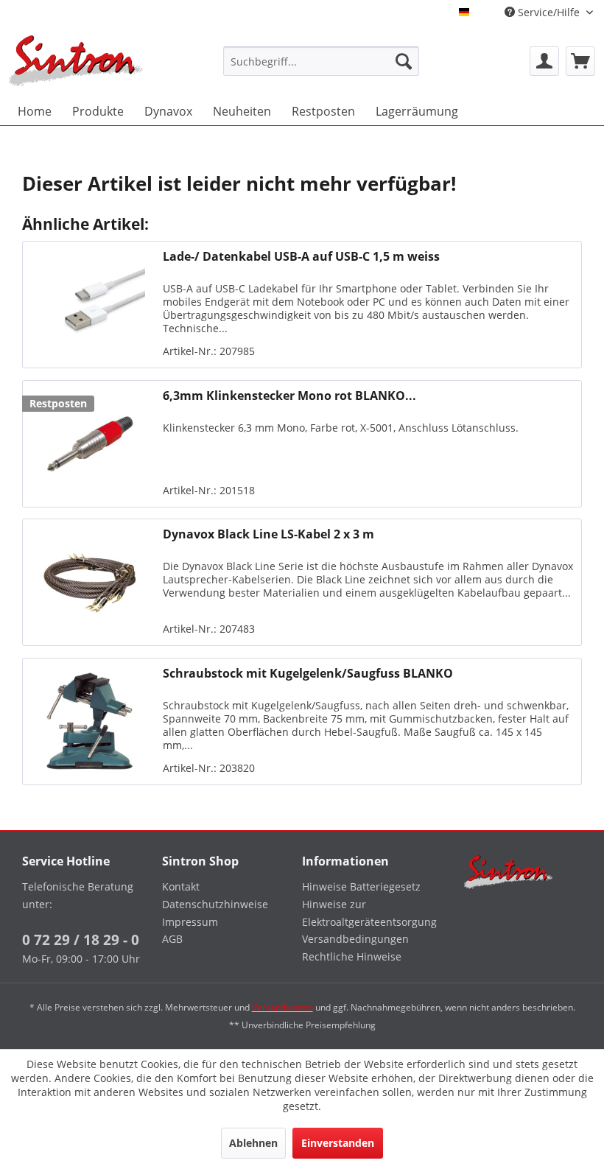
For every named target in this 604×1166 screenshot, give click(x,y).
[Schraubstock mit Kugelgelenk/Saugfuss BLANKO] (89, 721)
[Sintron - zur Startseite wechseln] (75, 61)
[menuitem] (321, 61)
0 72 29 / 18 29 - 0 (80, 939)
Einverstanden (337, 1143)
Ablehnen (253, 1143)
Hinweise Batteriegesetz (361, 886)
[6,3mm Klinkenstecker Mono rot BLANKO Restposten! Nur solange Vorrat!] (89, 443)
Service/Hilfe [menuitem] (549, 12)
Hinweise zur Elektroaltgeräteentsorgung (368, 913)
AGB (172, 939)
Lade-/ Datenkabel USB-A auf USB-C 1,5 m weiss (301, 256)
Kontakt (181, 886)
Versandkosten (282, 1007)
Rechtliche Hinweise (351, 956)
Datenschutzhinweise (215, 904)
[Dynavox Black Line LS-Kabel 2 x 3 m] (89, 582)
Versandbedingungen (355, 939)
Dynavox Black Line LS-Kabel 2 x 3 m (268, 534)
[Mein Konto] (544, 61)
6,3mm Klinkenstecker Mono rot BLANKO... (289, 396)
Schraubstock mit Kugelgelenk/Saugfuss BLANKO (308, 673)
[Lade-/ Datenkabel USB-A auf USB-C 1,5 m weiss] (89, 304)
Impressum (190, 922)
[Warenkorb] (580, 61)
